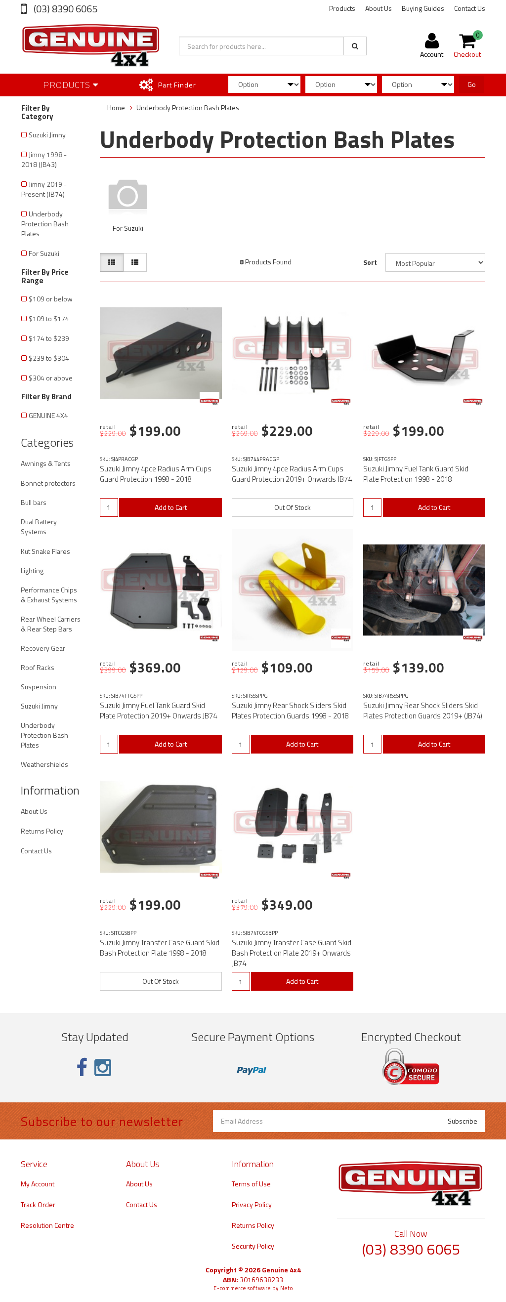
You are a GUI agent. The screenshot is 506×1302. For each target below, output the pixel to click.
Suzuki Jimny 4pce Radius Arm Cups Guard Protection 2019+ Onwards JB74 (292, 474)
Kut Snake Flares (45, 551)
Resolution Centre (47, 1225)
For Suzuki (44, 253)
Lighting (32, 570)
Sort (370, 262)
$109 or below (51, 299)
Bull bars (33, 502)
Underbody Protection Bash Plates (45, 224)
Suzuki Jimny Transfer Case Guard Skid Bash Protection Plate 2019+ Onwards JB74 (291, 953)
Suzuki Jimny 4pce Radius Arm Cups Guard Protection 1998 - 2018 (155, 474)
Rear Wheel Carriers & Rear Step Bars (51, 624)
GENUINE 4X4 (48, 415)
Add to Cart (171, 507)
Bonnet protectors (48, 483)
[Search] (355, 46)
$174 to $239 (49, 338)
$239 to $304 (49, 358)
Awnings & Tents (46, 463)
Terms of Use (251, 1183)
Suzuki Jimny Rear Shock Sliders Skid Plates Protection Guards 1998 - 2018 (290, 710)
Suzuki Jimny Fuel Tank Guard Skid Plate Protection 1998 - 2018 (415, 474)
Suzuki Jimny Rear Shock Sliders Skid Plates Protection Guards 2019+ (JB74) (422, 710)
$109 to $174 (49, 318)
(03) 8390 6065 (64, 8)
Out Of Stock (292, 507)
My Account (37, 1183)
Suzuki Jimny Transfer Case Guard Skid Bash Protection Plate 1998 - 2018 (159, 948)
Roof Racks (37, 667)
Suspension (38, 686)
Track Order (38, 1204)
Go (471, 84)
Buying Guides (423, 8)
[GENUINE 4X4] (209, 402)
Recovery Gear (43, 648)
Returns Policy (42, 831)
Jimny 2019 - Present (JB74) (44, 189)
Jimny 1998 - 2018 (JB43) (44, 159)
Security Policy (253, 1246)
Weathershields (44, 764)
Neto (286, 1288)
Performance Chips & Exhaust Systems (49, 595)
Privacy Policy (252, 1204)
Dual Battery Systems (39, 526)
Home (116, 107)
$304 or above (51, 378)
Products (342, 8)
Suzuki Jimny (47, 134)
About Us (378, 8)
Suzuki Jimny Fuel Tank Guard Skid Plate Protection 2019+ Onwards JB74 (158, 710)
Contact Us (469, 8)
